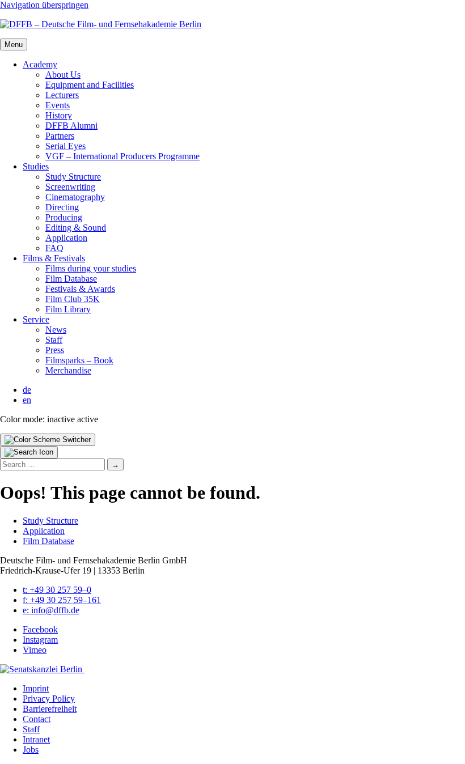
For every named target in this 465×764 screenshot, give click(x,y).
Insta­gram (40, 639)
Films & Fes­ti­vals (54, 258)
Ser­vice (36, 319)
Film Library (68, 309)
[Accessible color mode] (47, 440)
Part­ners (59, 136)
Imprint (36, 688)
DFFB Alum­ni (71, 125)
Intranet (36, 739)
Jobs (31, 749)
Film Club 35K (72, 299)
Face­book (40, 629)
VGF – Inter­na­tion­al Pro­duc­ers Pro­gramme (122, 156)
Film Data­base (71, 278)
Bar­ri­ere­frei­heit (50, 709)
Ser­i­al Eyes (65, 146)
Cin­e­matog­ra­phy (75, 197)
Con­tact (36, 719)
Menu (14, 44)
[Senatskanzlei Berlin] (42, 669)
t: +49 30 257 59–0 (57, 590)
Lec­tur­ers (62, 95)
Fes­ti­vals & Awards (80, 289)
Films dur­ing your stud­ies (90, 268)
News (55, 329)
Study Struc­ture (73, 176)
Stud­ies (36, 166)
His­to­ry (58, 115)
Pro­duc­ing (63, 217)
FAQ (54, 248)
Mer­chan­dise (68, 370)
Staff (53, 340)
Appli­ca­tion (66, 238)
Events (57, 105)
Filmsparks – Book (79, 360)
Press (54, 350)
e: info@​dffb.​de (51, 610)
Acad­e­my (40, 64)
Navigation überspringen (44, 5)
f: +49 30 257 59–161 (62, 600)
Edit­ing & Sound (75, 227)
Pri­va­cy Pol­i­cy (49, 698)
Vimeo (34, 650)
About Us (63, 74)
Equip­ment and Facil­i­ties (89, 85)
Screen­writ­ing (70, 187)
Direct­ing (62, 207)
